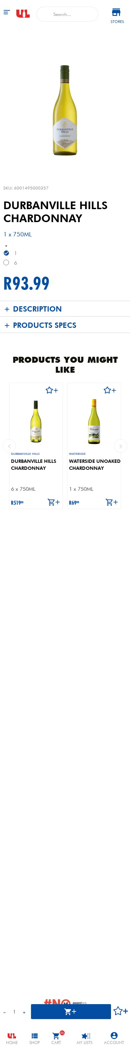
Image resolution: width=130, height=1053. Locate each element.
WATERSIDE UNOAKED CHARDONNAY (95, 465)
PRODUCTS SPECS (44, 325)
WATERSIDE (77, 454)
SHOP (34, 1042)
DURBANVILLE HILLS (25, 454)
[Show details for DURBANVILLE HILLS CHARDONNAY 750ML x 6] (36, 421)
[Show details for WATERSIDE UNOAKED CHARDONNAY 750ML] (94, 421)
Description (37, 309)
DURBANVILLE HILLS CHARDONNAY (33, 465)
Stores (117, 21)
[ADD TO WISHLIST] (121, 1011)
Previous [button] (9, 446)
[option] (36, 445)
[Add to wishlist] (34, 390)
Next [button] (120, 446)
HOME (12, 1042)
